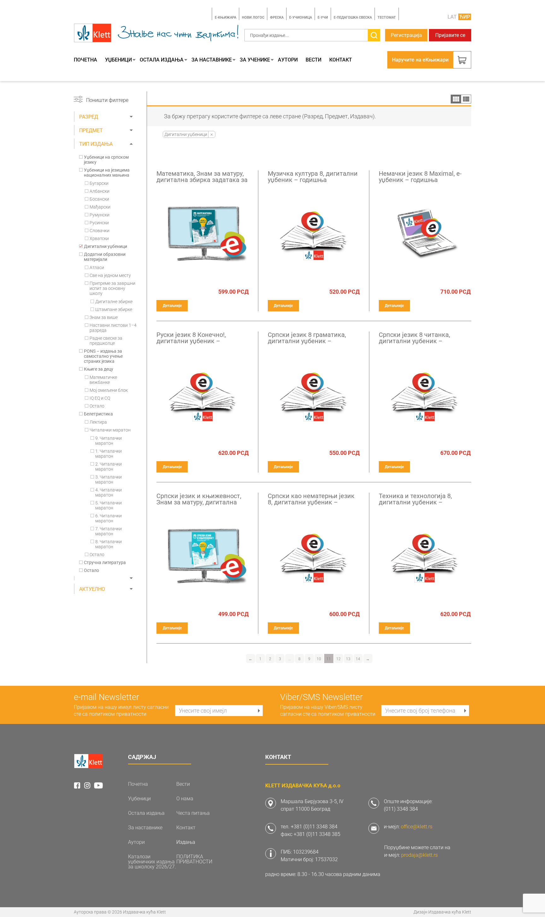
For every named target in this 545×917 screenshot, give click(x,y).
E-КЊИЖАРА (225, 17)
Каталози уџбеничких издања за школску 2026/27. (152, 861)
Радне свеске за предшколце (106, 341)
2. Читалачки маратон (108, 466)
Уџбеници (118, 59)
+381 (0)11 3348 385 (317, 834)
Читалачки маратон (110, 429)
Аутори (288, 59)
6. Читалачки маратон (108, 518)
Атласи (97, 267)
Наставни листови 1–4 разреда (113, 328)
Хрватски (99, 238)
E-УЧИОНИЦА (300, 17)
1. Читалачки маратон (108, 454)
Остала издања (162, 59)
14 (358, 659)
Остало (97, 406)
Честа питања (193, 813)
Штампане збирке (113, 309)
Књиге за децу (98, 369)
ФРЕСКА (277, 17)
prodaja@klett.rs (419, 855)
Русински (99, 222)
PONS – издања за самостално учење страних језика (103, 356)
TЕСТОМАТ (387, 17)
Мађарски (100, 206)
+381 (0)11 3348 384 (314, 827)
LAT (452, 17)
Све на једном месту (110, 275)
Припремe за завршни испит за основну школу (112, 288)
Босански (99, 199)
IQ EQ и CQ (100, 398)
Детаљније (172, 305)
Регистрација (406, 35)
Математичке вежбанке (103, 380)
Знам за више (104, 317)
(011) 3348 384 (401, 809)
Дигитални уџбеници (105, 246)
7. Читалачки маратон (108, 531)
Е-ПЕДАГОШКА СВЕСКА (353, 17)
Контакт (340, 59)
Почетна (85, 59)
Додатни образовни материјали (105, 257)
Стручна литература (105, 562)
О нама (184, 798)
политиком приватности (117, 714)
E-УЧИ (323, 17)
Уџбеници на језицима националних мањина (107, 173)
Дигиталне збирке (113, 301)
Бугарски (99, 183)
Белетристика (98, 413)
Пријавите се (450, 35)
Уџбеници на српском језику (106, 160)
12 (338, 659)
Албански (99, 191)
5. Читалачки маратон (108, 505)
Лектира (98, 422)
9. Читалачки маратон (108, 441)
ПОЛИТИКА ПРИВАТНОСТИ (194, 859)
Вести (313, 59)
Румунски (99, 214)
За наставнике (211, 59)
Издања (185, 842)
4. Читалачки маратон (108, 492)
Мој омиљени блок (109, 390)
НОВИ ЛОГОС (253, 17)
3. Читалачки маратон (108, 479)
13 (348, 659)
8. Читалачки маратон (108, 544)
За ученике (255, 59)
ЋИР (464, 17)
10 (319, 659)
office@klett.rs (416, 827)
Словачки (99, 230)
